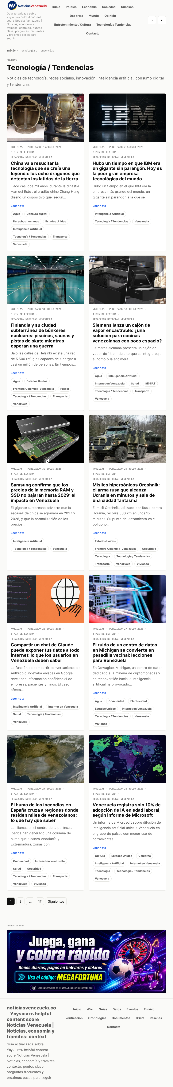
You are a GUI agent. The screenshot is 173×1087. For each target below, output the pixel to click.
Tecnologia (102, 556)
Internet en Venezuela (110, 383)
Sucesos (127, 7)
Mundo (94, 15)
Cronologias (97, 1018)
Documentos (121, 1018)
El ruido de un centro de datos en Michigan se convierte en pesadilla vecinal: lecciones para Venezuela (125, 652)
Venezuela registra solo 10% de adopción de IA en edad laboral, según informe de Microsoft (127, 810)
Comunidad (116, 701)
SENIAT (150, 383)
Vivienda (143, 563)
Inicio (56, 7)
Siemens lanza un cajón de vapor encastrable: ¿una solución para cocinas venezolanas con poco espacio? (127, 332)
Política (71, 7)
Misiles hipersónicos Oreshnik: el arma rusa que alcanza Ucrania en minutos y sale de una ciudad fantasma (126, 492)
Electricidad (138, 701)
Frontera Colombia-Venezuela (33, 388)
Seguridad (149, 548)
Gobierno (144, 855)
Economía (89, 7)
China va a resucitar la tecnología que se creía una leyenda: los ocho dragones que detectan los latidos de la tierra (45, 171)
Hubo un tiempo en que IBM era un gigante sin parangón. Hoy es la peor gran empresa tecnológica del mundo (127, 171)
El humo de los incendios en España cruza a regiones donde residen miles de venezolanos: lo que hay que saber (44, 812)
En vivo (149, 1009)
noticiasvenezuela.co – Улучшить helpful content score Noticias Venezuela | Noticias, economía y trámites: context (31, 1022)
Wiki (90, 1009)
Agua (16, 213)
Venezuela (20, 244)
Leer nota (17, 205)
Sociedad (109, 7)
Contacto (93, 33)
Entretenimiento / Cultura (72, 24)
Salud (135, 383)
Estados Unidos (55, 221)
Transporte (60, 236)
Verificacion (74, 1018)
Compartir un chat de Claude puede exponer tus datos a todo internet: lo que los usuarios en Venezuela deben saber (45, 652)
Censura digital (37, 213)
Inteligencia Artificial (27, 229)
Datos (117, 1009)
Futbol (64, 388)
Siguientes (56, 901)
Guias (103, 1009)
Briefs (140, 1018)
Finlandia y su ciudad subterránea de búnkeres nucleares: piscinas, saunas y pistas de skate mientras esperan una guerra (42, 335)
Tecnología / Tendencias (113, 24)
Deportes (76, 15)
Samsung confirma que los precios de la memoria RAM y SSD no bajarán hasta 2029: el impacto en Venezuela (43, 492)
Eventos (132, 1009)
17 (40, 901)
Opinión (110, 15)
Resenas (156, 1018)
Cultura (100, 855)
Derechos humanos (26, 221)
